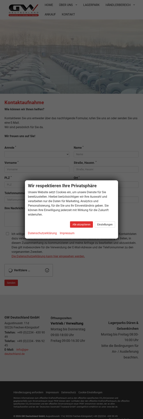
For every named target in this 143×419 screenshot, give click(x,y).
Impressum (67, 233)
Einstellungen (105, 224)
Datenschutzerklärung (42, 233)
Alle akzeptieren (81, 224)
